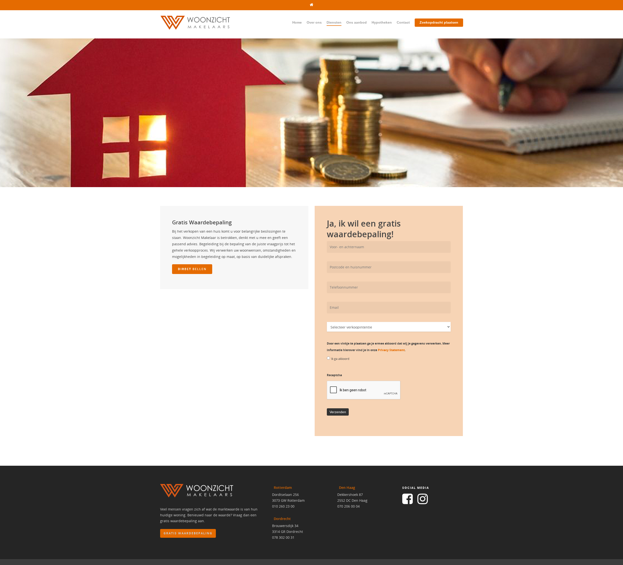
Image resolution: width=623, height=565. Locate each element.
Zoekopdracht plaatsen (439, 22)
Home (297, 22)
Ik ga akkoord (340, 359)
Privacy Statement (391, 350)
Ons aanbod (356, 22)
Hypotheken (382, 22)
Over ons (314, 22)
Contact (403, 22)
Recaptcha (334, 375)
